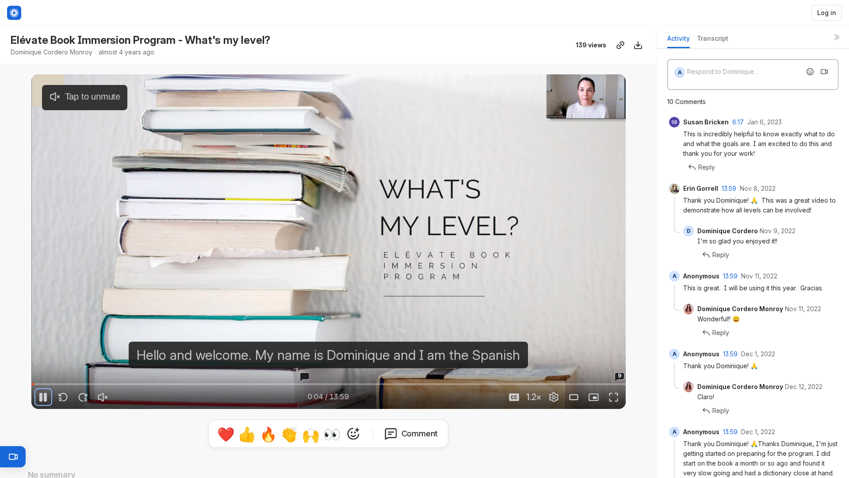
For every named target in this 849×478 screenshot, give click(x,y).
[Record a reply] (824, 72)
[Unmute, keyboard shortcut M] (103, 397)
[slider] (328, 384)
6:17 (738, 122)
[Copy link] (620, 45)
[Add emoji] (810, 72)
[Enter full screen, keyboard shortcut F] (614, 397)
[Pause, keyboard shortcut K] (43, 397)
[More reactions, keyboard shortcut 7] (353, 434)
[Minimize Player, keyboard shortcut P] (594, 397)
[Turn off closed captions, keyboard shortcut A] (514, 397)
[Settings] (554, 397)
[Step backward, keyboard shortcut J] (63, 397)
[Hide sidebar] (836, 37)
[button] (550, 378)
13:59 (729, 188)
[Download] (638, 45)
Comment (420, 433)
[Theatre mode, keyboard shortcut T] (574, 397)
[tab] (678, 41)
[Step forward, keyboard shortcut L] (83, 397)
